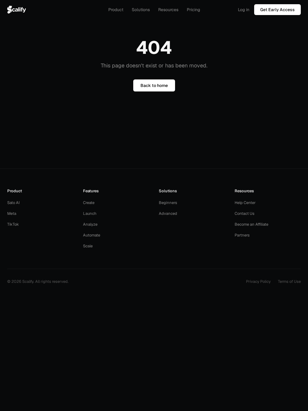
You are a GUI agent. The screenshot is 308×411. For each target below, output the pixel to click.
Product (115, 9)
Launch (90, 213)
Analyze (90, 224)
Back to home (154, 85)
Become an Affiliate (251, 224)
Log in (243, 9)
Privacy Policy (258, 281)
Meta (11, 213)
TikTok (13, 224)
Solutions (141, 9)
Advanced (168, 213)
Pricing (193, 9)
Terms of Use (289, 281)
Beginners (168, 202)
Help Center (245, 202)
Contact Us (244, 213)
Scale (88, 246)
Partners (242, 235)
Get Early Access (277, 9)
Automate (91, 235)
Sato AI (13, 202)
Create (88, 202)
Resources (168, 9)
